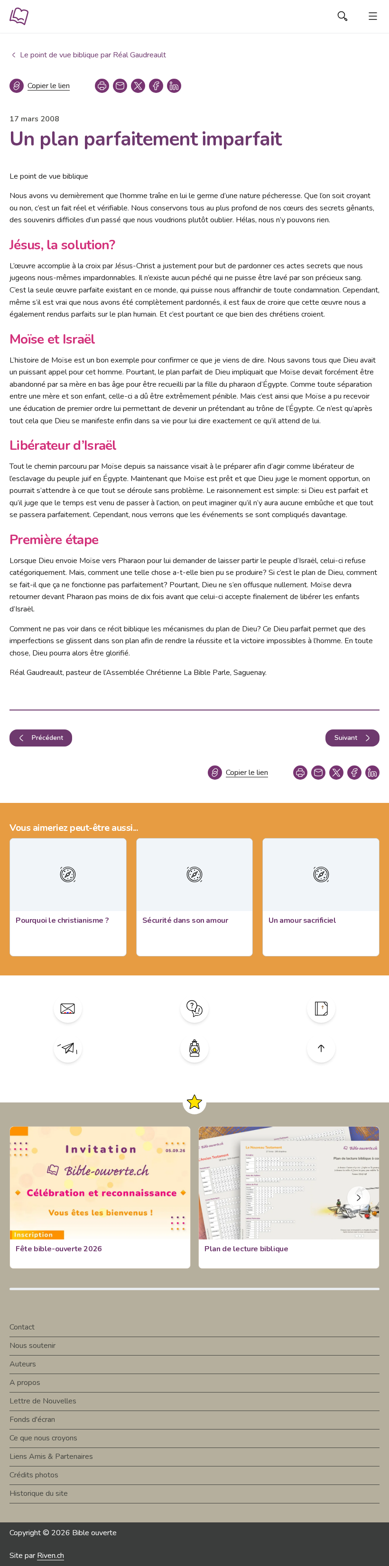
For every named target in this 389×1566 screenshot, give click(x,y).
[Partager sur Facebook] (156, 86)
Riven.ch (50, 1555)
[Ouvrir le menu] (372, 16)
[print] (102, 86)
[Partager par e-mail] (120, 86)
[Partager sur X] (138, 86)
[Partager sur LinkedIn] (174, 86)
